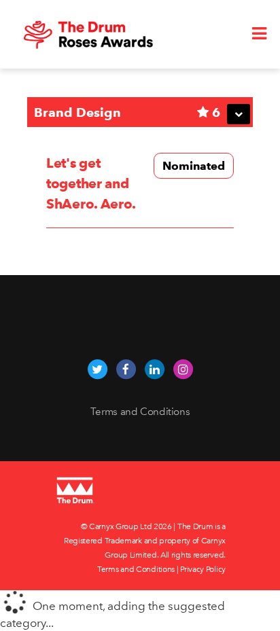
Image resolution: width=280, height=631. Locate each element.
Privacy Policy (203, 569)
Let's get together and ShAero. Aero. (91, 183)
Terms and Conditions (140, 411)
